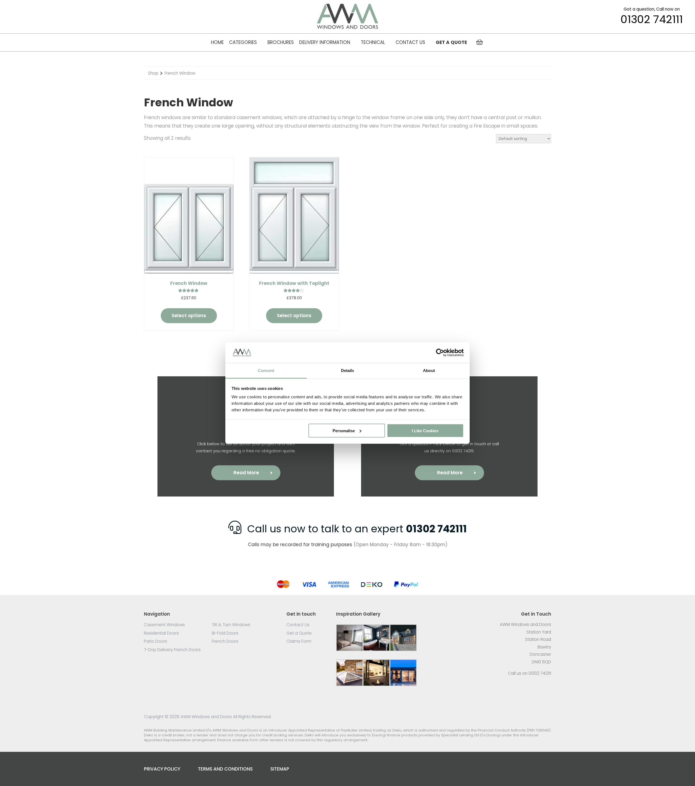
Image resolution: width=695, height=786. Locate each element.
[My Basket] (479, 42)
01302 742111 (652, 19)
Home (217, 42)
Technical (373, 42)
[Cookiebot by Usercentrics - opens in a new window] (440, 352)
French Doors (225, 641)
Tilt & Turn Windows (231, 625)
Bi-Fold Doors (225, 633)
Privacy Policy (162, 769)
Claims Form (298, 641)
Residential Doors (161, 633)
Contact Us (410, 42)
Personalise (344, 430)
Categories (243, 42)
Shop (153, 73)
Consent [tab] (266, 370)
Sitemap (279, 769)
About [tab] (429, 370)
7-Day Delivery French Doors (172, 650)
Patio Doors (155, 641)
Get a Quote (299, 633)
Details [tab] (347, 370)
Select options (189, 315)
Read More (246, 472)
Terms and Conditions (225, 769)
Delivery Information (324, 42)
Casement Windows (164, 625)
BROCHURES (280, 42)
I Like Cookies (425, 430)
